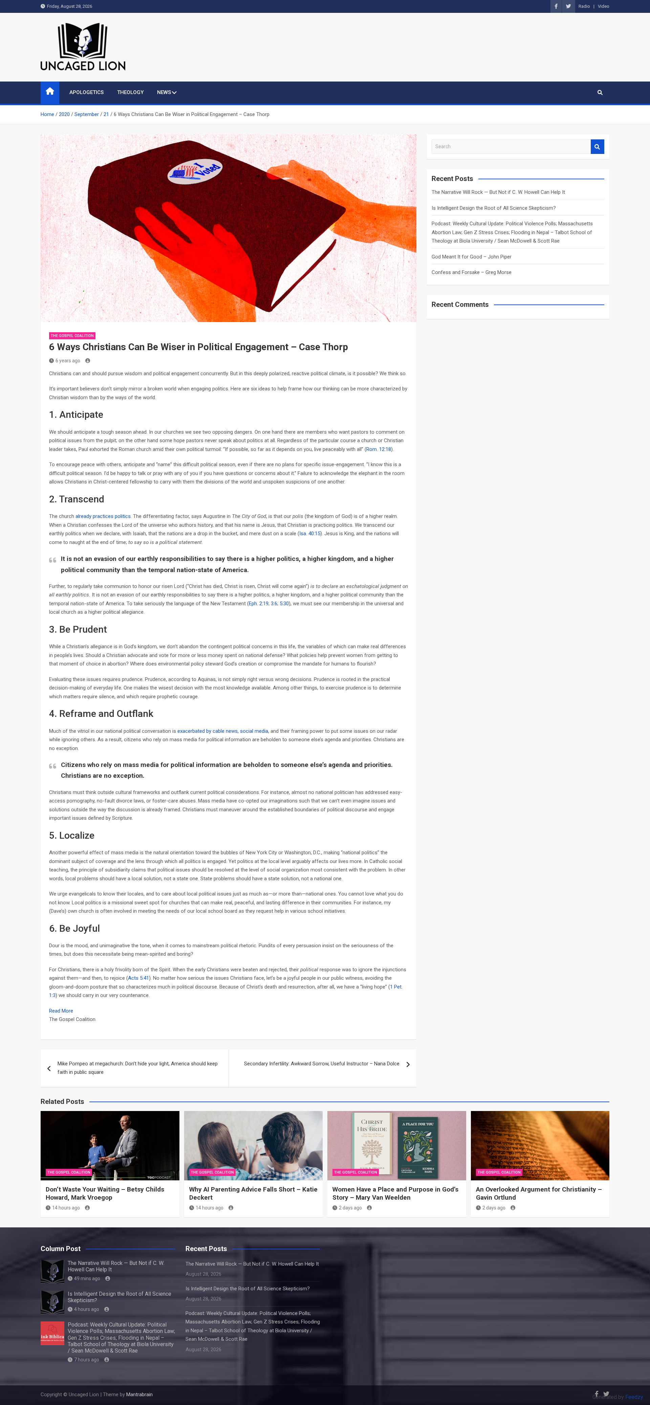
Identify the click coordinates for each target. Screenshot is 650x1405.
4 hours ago (86, 1309)
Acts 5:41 (138, 978)
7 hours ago (86, 1359)
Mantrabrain (139, 1394)
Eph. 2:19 (258, 603)
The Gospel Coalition (72, 336)
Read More (61, 1011)
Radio (584, 6)
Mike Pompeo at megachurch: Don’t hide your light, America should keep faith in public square (138, 1068)
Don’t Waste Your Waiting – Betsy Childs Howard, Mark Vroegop (105, 1193)
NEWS (164, 92)
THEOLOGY (130, 92)
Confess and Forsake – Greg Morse (472, 272)
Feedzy (634, 1397)
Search (597, 146)
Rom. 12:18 (378, 449)
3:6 (274, 603)
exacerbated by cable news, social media (222, 731)
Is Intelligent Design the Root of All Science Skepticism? (494, 208)
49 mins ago (87, 1278)
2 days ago (350, 1207)
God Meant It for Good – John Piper (472, 257)
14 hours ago (66, 1207)
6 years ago (68, 360)
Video (603, 6)
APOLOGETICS (86, 92)
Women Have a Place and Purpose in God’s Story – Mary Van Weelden (395, 1193)
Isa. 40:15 (309, 533)
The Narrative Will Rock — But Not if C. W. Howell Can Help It (498, 192)
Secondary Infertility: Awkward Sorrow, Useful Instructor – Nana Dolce (321, 1064)
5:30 (284, 603)
